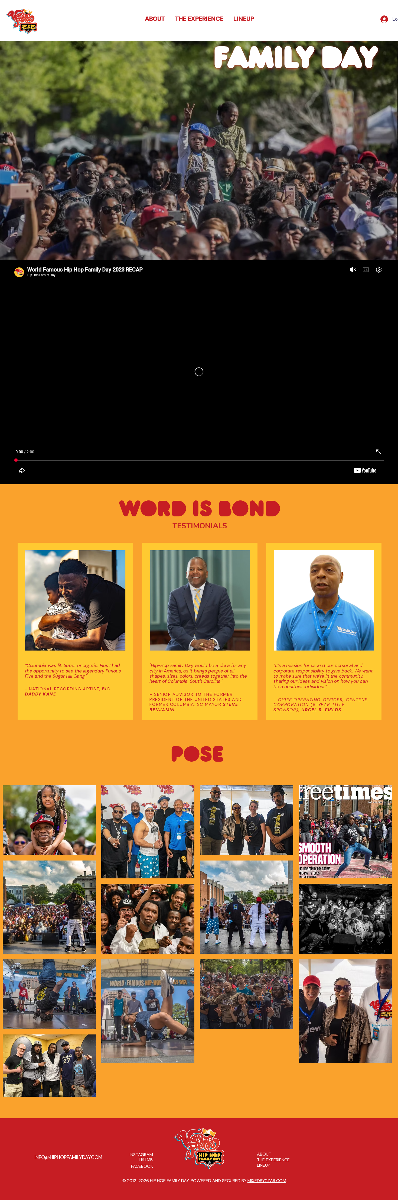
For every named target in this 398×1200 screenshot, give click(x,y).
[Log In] (382, 19)
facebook (142, 1166)
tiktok (145, 1159)
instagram (141, 1154)
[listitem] (147, 919)
